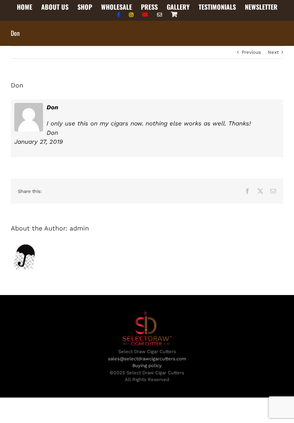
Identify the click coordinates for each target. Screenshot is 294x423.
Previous (251, 52)
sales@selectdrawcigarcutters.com (147, 358)
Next (273, 52)
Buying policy (147, 365)
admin (79, 228)
